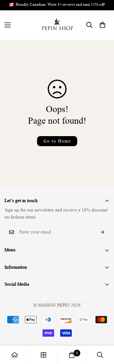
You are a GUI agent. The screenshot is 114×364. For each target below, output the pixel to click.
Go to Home (57, 141)
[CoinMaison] (57, 25)
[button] (102, 25)
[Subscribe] (102, 232)
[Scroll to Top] (103, 332)
